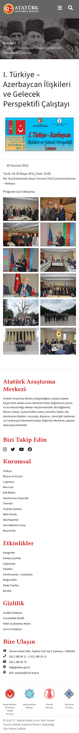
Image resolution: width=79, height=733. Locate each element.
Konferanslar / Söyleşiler (18, 574)
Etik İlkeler (9, 492)
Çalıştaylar (9, 563)
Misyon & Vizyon (12, 476)
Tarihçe (7, 471)
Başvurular (9, 530)
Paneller (8, 569)
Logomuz (8, 482)
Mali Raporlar (11, 520)
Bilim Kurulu (10, 514)
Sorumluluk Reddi (13, 618)
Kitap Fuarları (11, 585)
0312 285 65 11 (18, 656)
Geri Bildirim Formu (14, 525)
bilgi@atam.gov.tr (19, 667)
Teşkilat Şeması (12, 509)
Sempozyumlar (12, 558)
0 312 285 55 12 (38, 656)
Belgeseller (10, 580)
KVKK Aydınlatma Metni (17, 623)
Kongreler (9, 552)
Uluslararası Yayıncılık (16, 498)
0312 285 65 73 (18, 662)
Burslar (7, 591)
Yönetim (8, 503)
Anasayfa (9, 43)
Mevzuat (8, 487)
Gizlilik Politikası (12, 613)
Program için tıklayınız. (19, 191)
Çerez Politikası (12, 629)
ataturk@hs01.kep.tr (26, 673)
